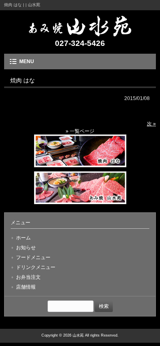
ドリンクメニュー (35, 267)
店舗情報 (26, 287)
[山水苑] (80, 34)
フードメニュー (33, 257)
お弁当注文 (28, 277)
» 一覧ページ (80, 131)
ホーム (23, 238)
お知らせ (26, 247)
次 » (151, 124)
